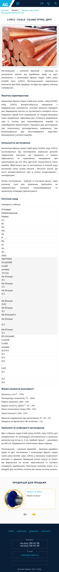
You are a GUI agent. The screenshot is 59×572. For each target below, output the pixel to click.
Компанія (21, 531)
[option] (29, 499)
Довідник (34, 531)
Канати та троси (34, 492)
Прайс (11, 531)
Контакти (46, 531)
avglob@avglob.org (30, 555)
